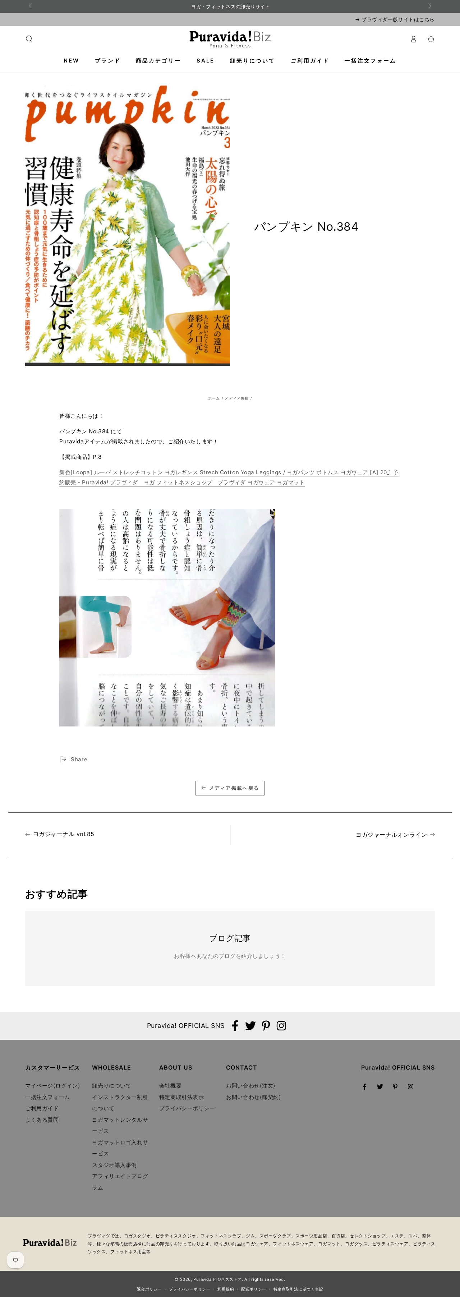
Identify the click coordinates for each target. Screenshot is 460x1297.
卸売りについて (111, 1085)
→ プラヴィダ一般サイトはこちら (395, 19)
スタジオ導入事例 (114, 1165)
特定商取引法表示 (181, 1097)
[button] (29, 39)
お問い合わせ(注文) (251, 1085)
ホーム (214, 398)
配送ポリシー (253, 1289)
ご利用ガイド (42, 1108)
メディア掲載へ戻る (234, 788)
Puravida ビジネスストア (217, 1279)
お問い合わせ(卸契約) (253, 1097)
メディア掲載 (237, 398)
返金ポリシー (149, 1289)
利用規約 (225, 1289)
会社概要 (170, 1085)
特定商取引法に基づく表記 (298, 1289)
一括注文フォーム (47, 1097)
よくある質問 (42, 1119)
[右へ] (429, 6)
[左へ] (31, 6)
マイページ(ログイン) (52, 1085)
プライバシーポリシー (187, 1108)
